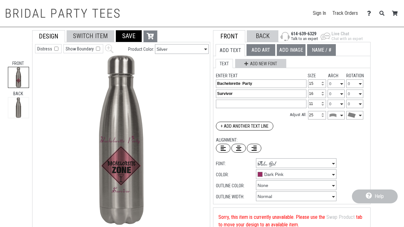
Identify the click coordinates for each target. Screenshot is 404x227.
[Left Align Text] (223, 148)
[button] (129, 36)
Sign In (319, 13)
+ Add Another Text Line (245, 126)
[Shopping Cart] (396, 13)
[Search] (383, 13)
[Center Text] (238, 148)
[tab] (18, 77)
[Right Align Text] (254, 148)
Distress (45, 48)
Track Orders (345, 13)
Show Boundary (80, 48)
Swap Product (340, 217)
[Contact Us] (370, 13)
